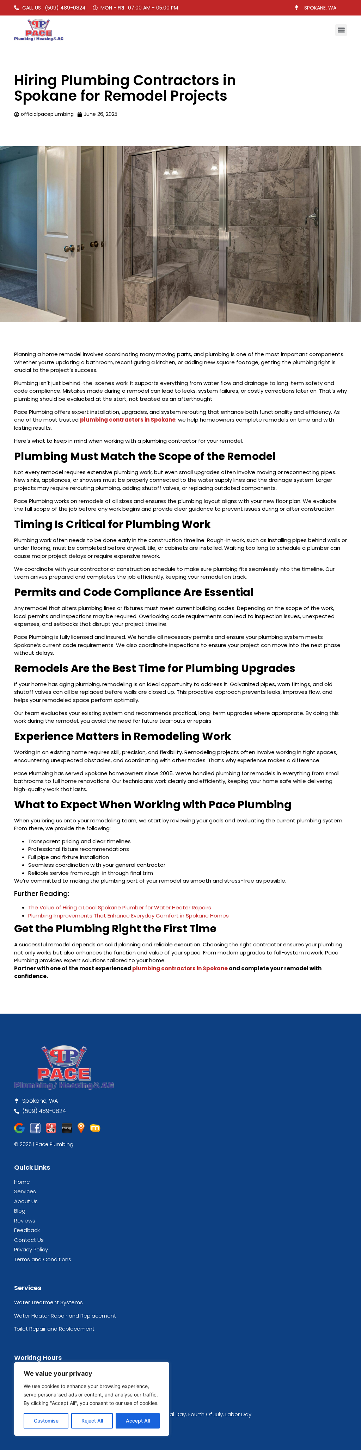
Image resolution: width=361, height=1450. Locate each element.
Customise (46, 1421)
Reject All (92, 1421)
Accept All (138, 1421)
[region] (91, 1399)
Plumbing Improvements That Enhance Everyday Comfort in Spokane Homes (128, 915)
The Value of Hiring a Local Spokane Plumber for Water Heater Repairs (119, 907)
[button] (341, 30)
